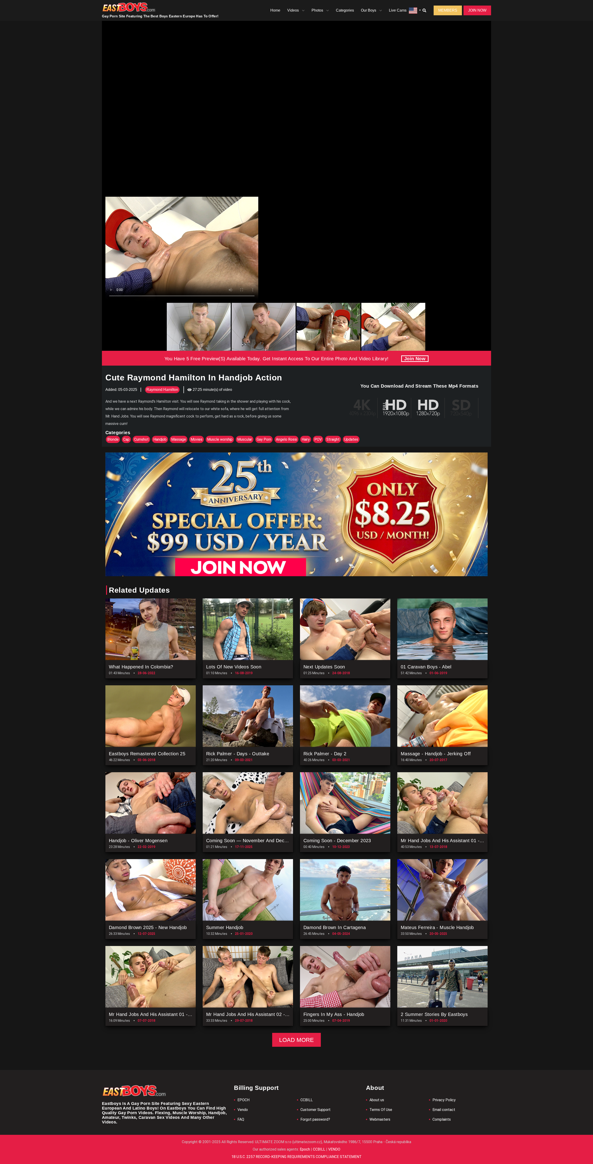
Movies (196, 439)
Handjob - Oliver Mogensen (138, 840)
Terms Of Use (380, 1109)
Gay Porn (264, 439)
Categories (345, 10)
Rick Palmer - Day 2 (325, 753)
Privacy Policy (444, 1100)
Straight (333, 439)
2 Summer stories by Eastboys (434, 1014)
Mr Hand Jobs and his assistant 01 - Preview (157, 1014)
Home (275, 10)
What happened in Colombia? (141, 666)
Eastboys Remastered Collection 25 (147, 753)
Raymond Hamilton (162, 390)
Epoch (305, 1149)
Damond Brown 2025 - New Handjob (148, 927)
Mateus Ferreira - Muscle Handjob (437, 927)
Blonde (113, 439)
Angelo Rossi (286, 439)
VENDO (333, 1149)
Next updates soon (324, 666)
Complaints (441, 1119)
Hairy (306, 439)
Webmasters (379, 1119)
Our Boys (368, 10)
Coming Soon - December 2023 (337, 840)
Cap (126, 439)
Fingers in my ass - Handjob (333, 1014)
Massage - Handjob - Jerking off (436, 753)
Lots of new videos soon (233, 666)
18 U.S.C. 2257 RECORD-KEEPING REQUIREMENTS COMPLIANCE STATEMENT (296, 1157)
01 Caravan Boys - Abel (426, 666)
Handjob (160, 439)
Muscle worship (220, 439)
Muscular (244, 439)
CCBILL (306, 1100)
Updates (351, 439)
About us (376, 1100)
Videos (293, 10)
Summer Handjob (224, 927)
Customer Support (315, 1109)
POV (318, 439)
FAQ (240, 1119)
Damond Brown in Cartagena (334, 927)
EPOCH (243, 1100)
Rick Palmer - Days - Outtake (237, 753)
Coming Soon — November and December (252, 840)
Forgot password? (315, 1119)
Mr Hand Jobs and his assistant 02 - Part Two (256, 1014)
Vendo (242, 1109)
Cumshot (141, 439)
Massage (178, 439)
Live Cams (398, 10)
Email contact (443, 1109)
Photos (317, 10)
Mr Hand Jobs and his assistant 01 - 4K (444, 840)
